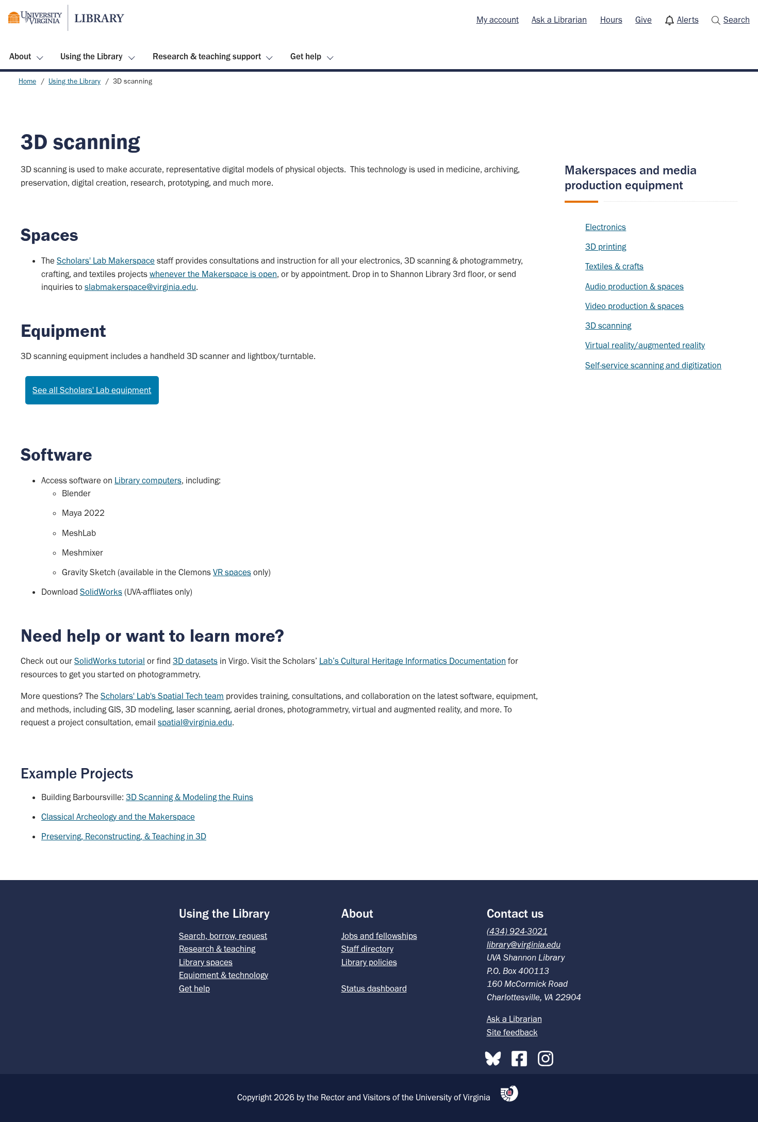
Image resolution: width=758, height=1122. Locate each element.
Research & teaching (217, 949)
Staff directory (367, 949)
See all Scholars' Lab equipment (91, 390)
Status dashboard (374, 988)
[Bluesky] (495, 1056)
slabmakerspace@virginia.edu (140, 287)
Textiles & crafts (614, 266)
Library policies (369, 962)
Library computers (148, 480)
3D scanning (608, 325)
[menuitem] (497, 20)
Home (27, 81)
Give (643, 19)
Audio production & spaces (634, 286)
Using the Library (91, 56)
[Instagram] (548, 1056)
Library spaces (206, 962)
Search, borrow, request (223, 936)
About (20, 56)
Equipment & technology (223, 975)
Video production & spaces (634, 306)
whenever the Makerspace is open (213, 274)
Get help (305, 56)
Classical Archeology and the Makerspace (118, 816)
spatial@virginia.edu (195, 722)
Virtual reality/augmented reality (645, 345)
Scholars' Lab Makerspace (106, 260)
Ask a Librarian (559, 19)
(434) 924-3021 (517, 931)
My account (497, 19)
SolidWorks (101, 592)
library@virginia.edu (524, 944)
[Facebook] (522, 1056)
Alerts (688, 19)
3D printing (605, 246)
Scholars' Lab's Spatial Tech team (162, 696)
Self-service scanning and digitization (653, 365)
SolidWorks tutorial (109, 661)
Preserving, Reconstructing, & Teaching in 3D (123, 836)
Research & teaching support (207, 56)
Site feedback (512, 1032)
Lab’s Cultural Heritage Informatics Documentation (412, 661)
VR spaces (232, 572)
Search (736, 19)
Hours (611, 19)
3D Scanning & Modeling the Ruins (189, 797)
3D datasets (195, 661)
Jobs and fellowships (379, 936)
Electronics (605, 227)
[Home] (66, 18)
